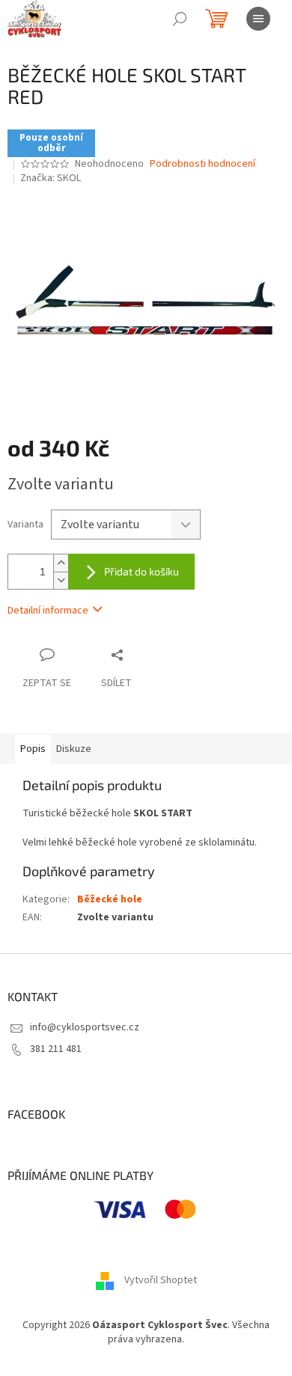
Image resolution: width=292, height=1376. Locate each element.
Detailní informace (47, 610)
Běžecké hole (109, 899)
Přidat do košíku (141, 571)
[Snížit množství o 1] (60, 580)
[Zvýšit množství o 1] (60, 563)
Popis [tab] (33, 748)
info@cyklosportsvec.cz (84, 1027)
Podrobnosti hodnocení (202, 164)
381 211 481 (56, 1049)
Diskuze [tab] (73, 748)
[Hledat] (180, 19)
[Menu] (258, 19)
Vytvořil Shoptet (160, 1280)
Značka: (50, 178)
